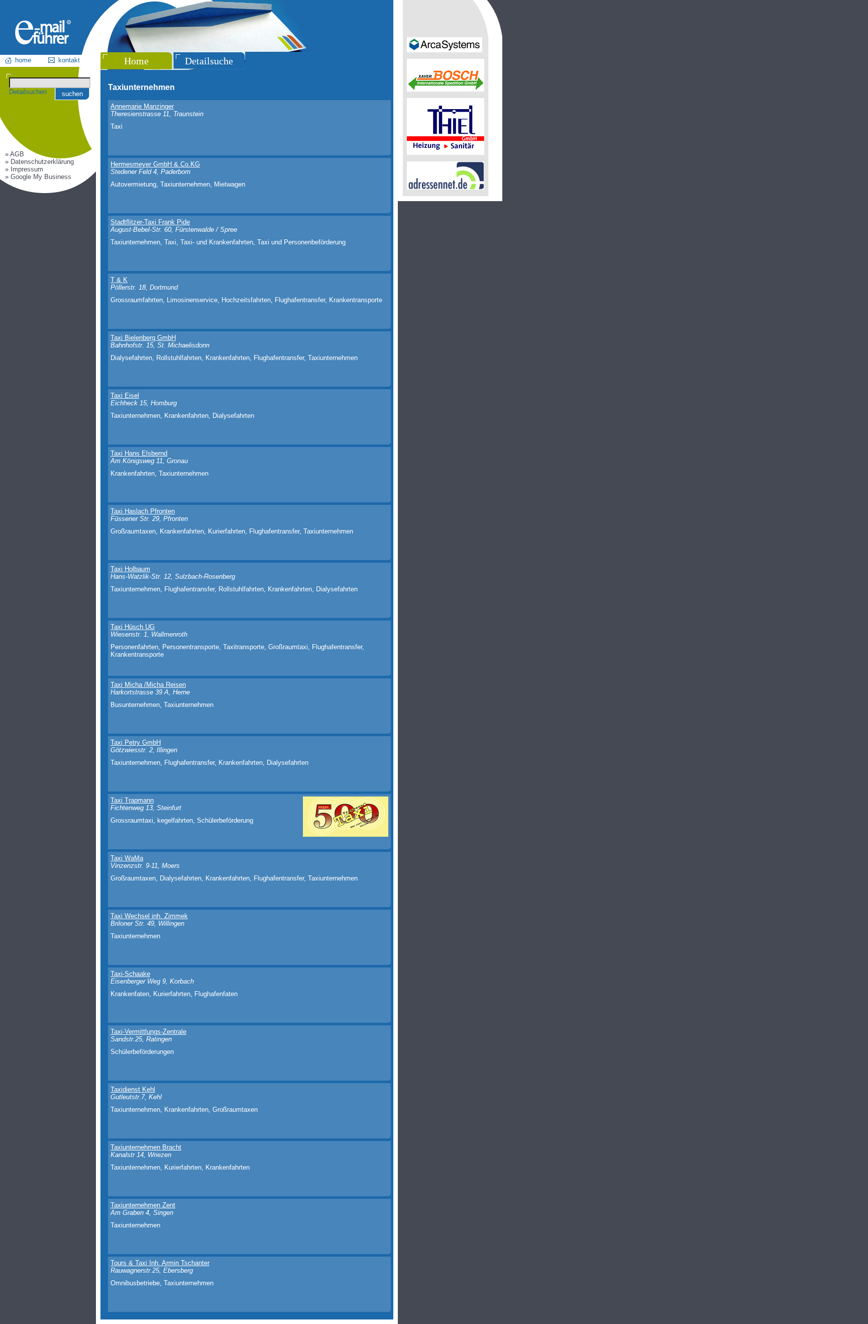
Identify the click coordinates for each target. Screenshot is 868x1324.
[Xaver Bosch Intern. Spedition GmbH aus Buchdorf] (445, 89)
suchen (72, 94)
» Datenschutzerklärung (39, 161)
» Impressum (24, 169)
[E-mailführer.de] (43, 42)
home (23, 60)
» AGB (14, 154)
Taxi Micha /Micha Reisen (148, 684)
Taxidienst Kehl (133, 1089)
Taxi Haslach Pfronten (143, 511)
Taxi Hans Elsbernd (139, 453)
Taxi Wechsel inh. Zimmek (149, 916)
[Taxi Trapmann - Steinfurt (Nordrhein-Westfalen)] (345, 834)
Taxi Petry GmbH (136, 742)
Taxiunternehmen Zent (143, 1205)
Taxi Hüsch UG (133, 627)
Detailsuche (209, 60)
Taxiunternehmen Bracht (146, 1147)
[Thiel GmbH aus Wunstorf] (445, 152)
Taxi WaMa (127, 858)
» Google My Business (38, 177)
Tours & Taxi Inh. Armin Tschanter (160, 1263)
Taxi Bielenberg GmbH (143, 337)
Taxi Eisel (125, 395)
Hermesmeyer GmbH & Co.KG (155, 164)
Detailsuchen (28, 92)
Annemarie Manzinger (142, 106)
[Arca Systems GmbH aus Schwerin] (444, 50)
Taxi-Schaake (130, 974)
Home (136, 60)
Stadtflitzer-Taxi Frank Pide (150, 222)
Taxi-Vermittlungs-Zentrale (148, 1031)
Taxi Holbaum (130, 569)
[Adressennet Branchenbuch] (445, 187)
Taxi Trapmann (132, 800)
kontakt (69, 60)
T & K (119, 280)
